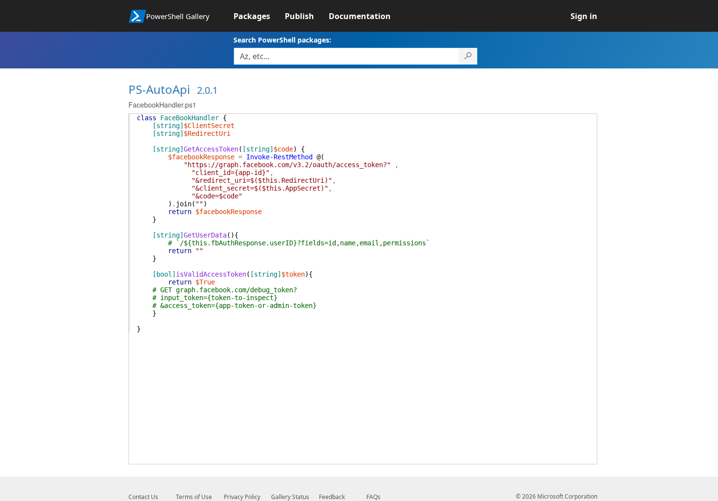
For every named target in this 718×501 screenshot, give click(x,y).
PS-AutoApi (159, 89)
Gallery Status (290, 497)
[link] (259, 16)
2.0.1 (207, 90)
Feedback (332, 497)
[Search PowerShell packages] (468, 56)
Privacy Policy (242, 497)
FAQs (373, 497)
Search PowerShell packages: (282, 39)
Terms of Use (194, 497)
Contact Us (143, 497)
